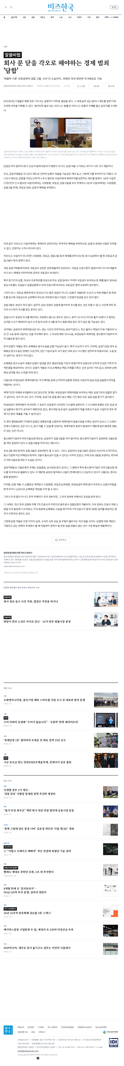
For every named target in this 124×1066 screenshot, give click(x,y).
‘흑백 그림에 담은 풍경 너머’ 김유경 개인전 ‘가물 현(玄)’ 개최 (39, 828)
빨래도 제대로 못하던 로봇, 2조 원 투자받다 (29, 870)
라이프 (116, 17)
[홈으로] (8, 1030)
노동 (60, 17)
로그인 (114, 7)
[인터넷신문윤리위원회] (110, 1032)
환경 (97, 17)
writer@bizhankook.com (14, 566)
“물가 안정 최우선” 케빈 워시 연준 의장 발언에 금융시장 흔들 (39, 810)
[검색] (11, 7)
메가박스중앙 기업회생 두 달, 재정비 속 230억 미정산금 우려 (38, 929)
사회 (88, 17)
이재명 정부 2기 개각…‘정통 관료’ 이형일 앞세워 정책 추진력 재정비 (29, 792)
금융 (33, 17)
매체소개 (21, 1027)
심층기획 (14, 17)
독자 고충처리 (52, 1027)
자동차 (79, 17)
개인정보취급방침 (67, 1027)
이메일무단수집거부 (84, 1027)
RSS (33, 1032)
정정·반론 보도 (23, 1032)
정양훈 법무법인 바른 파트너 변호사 (18, 86)
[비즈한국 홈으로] (61, 7)
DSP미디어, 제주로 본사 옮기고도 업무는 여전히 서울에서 (37, 948)
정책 (52, 17)
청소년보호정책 (100, 1027)
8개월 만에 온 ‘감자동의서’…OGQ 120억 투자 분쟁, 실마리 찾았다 (25, 890)
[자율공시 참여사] (113, 1042)
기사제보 (41, 1027)
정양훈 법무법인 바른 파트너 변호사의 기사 (21, 587)
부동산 (42, 17)
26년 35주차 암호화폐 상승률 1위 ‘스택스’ (28, 911)
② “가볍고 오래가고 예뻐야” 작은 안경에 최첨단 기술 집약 (37, 849)
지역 (106, 17)
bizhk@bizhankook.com (28, 1051)
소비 (69, 17)
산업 (24, 17)
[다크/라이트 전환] (6, 7)
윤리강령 (31, 1027)
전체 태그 (42, 1032)
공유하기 (62, 540)
